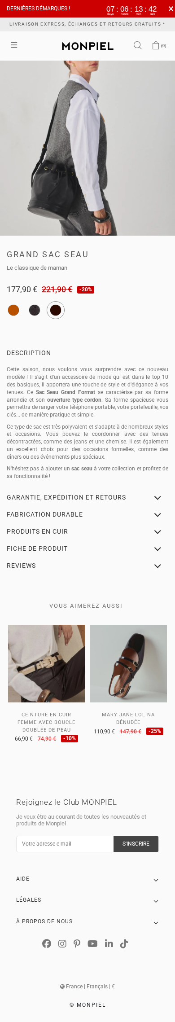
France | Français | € (90, 986)
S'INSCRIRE (135, 844)
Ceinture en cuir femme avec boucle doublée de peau (46, 722)
